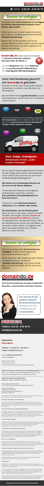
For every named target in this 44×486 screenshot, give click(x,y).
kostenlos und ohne (28, 306)
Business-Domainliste (29, 302)
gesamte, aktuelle (28, 300)
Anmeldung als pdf (27, 308)
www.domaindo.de (14, 355)
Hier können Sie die (28, 296)
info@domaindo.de (15, 350)
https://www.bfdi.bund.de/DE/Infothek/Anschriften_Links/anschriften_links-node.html (18, 416)
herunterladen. (26, 312)
